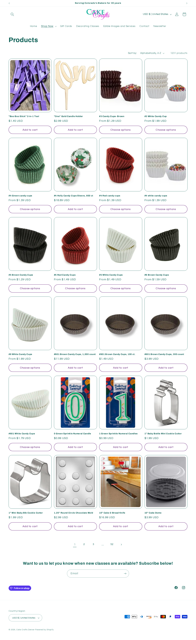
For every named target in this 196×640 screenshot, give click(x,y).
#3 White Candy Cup (155, 116)
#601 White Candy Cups (22, 433)
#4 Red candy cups (109, 196)
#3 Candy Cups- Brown (111, 116)
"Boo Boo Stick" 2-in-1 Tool (24, 116)
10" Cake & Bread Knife (112, 513)
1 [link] (75, 544)
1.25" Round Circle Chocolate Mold (73, 513)
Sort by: (132, 53)
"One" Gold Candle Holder (68, 116)
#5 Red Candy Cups (65, 275)
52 (111, 544)
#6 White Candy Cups (20, 354)
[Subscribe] (125, 574)
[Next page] (121, 544)
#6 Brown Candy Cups (156, 275)
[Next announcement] (187, 3)
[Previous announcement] (9, 3)
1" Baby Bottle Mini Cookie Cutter (163, 433)
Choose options (120, 129)
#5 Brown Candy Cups (21, 275)
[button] (12, 14)
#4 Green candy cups (20, 196)
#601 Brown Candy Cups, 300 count (164, 354)
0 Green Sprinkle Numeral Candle (72, 433)
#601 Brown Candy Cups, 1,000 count (75, 354)
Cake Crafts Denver (25, 630)
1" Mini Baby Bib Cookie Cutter (26, 513)
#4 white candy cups (155, 196)
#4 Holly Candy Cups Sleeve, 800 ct (73, 196)
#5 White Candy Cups (111, 275)
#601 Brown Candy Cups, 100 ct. (117, 354)
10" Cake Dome (153, 513)
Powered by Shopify (44, 630)
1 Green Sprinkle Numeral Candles (118, 433)
